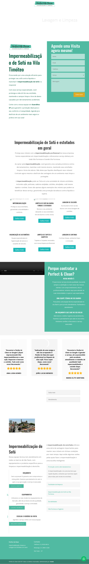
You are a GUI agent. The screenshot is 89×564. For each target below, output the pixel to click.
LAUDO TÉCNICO (17, 507)
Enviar (79, 94)
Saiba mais (71, 26)
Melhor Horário (17, 523)
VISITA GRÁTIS (16, 486)
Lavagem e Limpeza (59, 19)
